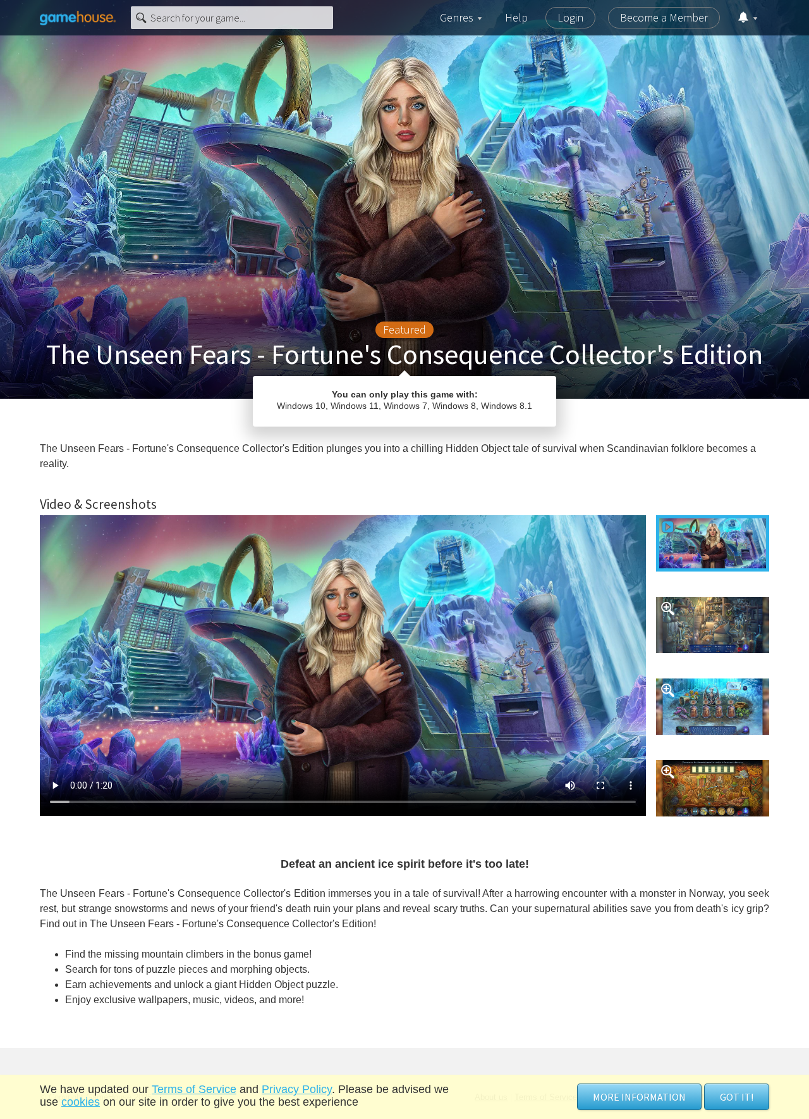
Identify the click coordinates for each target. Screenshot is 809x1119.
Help (516, 17)
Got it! (736, 1097)
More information (639, 1097)
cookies (80, 1102)
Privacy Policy (297, 1089)
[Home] (78, 17)
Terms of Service (194, 1089)
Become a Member (664, 17)
